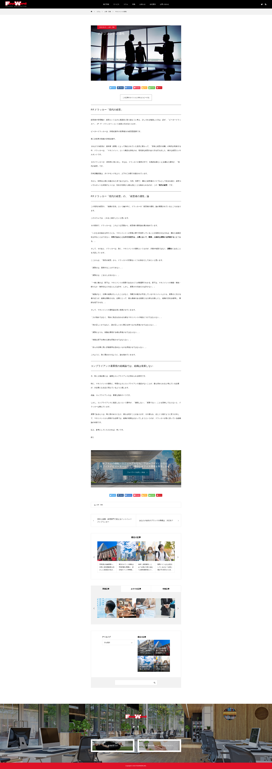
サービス (116, 4)
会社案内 (153, 4)
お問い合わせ (164, 4)
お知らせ (142, 4)
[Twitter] (262, 4)
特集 (133, 4)
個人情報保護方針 (158, 733)
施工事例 (111, 733)
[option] (107, 557)
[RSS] (266, 4)
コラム (126, 4)
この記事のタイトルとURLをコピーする (136, 97)
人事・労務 (111, 27)
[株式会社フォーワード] (16, 4)
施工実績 (106, 4)
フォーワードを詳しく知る (136, 472)
